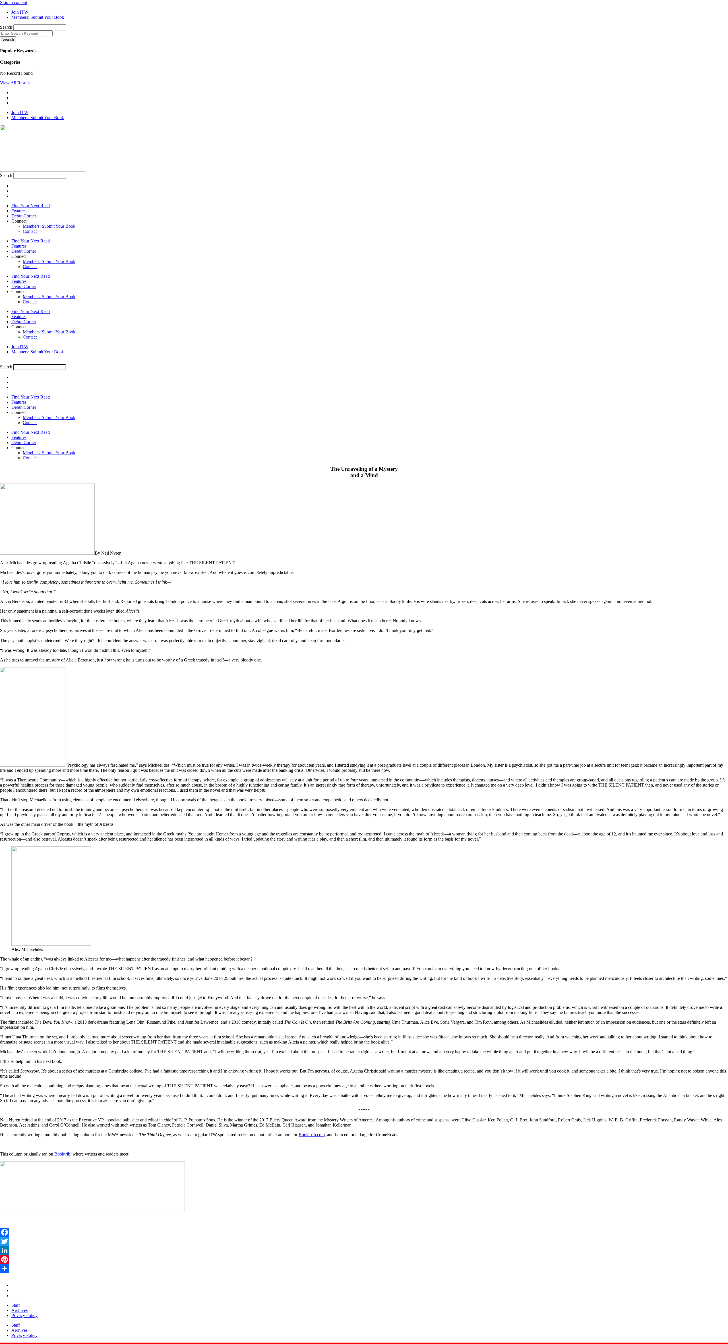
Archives (19, 1310)
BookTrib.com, (312, 1134)
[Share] (364, 1268)
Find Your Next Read (30, 205)
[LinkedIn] (364, 1250)
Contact (30, 231)
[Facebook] (364, 1232)
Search (6, 27)
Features (18, 210)
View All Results (15, 82)
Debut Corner (23, 215)
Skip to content (13, 2)
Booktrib (62, 1154)
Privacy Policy (24, 1315)
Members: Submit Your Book (49, 226)
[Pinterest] (364, 1259)
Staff (15, 1305)
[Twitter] (364, 1241)
